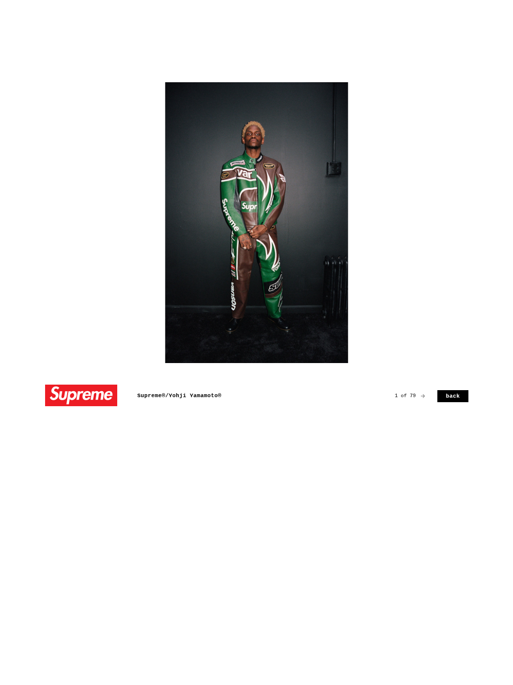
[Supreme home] (81, 396)
